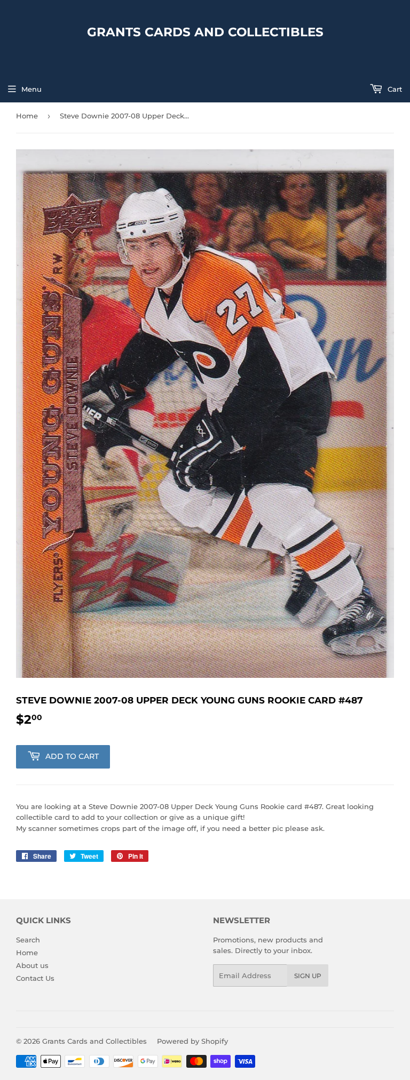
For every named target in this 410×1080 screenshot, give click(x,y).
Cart (393, 89)
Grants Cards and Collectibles (205, 32)
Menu (31, 89)
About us (32, 965)
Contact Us (35, 978)
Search (28, 939)
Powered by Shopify (192, 1041)
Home (27, 115)
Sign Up (307, 976)
